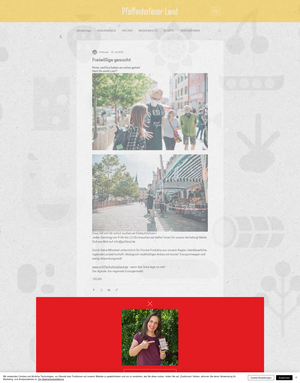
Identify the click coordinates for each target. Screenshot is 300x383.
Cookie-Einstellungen (261, 377)
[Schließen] (296, 377)
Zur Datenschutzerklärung (51, 379)
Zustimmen (284, 377)
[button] (150, 303)
